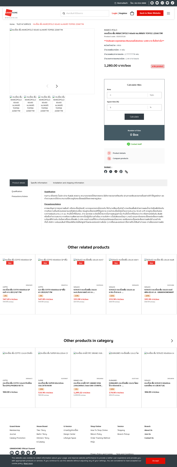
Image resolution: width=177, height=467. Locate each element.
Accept (155, 461)
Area (109, 89)
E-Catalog (41, 442)
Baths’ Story (42, 434)
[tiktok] (172, 3)
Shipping (121, 430)
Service (121, 426)
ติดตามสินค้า (122, 3)
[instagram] (162, 3)
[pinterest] (121, 172)
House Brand (42, 426)
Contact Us (149, 438)
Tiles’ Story (41, 430)
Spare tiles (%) (113, 101)
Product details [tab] (18, 182)
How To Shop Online (99, 430)
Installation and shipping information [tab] (68, 182)
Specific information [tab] (39, 182)
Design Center (69, 434)
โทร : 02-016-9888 (138, 3)
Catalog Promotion (17, 438)
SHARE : (108, 167)
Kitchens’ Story (43, 438)
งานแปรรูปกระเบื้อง (71, 430)
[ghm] (11, 13)
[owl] (47, 86)
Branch (147, 426)
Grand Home (15, 426)
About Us (148, 430)
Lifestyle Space (70, 438)
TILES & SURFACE (24, 24)
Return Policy (96, 434)
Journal (13, 434)
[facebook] (152, 3)
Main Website (150, 13)
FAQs (93, 442)
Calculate (134, 117)
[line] (167, 3)
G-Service (68, 426)
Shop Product (17, 308)
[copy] (126, 172)
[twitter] (110, 172)
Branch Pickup (124, 434)
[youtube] (157, 3)
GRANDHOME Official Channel (22, 448)
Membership (15, 430)
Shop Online (96, 426)
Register (123, 13)
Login (114, 13)
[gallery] (16, 104)
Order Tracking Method (100, 438)
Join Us (148, 434)
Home (12, 24)
